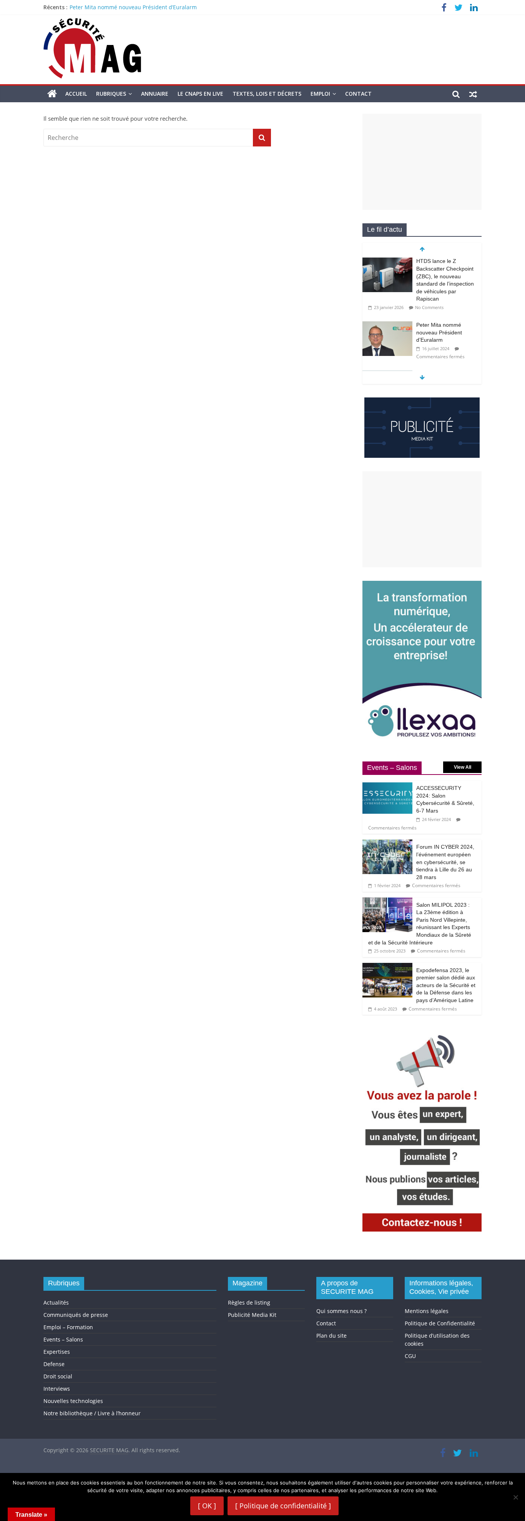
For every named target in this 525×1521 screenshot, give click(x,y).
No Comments (429, 307)
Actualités (56, 1302)
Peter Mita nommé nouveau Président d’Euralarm (133, 7)
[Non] (515, 1497)
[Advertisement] (422, 162)
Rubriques (111, 93)
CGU (410, 1356)
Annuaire (154, 93)
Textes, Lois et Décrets (267, 93)
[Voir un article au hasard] (473, 94)
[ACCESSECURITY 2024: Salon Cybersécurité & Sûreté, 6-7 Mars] (387, 784)
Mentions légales (427, 1311)
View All (462, 767)
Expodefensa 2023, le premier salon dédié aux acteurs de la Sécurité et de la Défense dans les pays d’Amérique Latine (445, 985)
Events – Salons (63, 1339)
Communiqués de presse (75, 1314)
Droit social (57, 1376)
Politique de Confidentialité (440, 1323)
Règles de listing (249, 1302)
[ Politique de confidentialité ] (283, 1505)
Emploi (320, 93)
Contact (358, 93)
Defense (54, 1364)
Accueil (76, 93)
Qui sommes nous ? (341, 1311)
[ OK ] (207, 1505)
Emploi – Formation (68, 1327)
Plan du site (331, 1335)
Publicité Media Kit (252, 1314)
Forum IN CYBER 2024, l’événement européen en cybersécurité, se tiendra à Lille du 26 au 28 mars (445, 862)
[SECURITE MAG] (52, 94)
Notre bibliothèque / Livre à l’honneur (92, 1413)
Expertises (56, 1351)
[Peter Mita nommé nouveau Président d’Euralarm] (387, 325)
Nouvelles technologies (73, 1401)
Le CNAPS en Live (200, 93)
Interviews (56, 1388)
